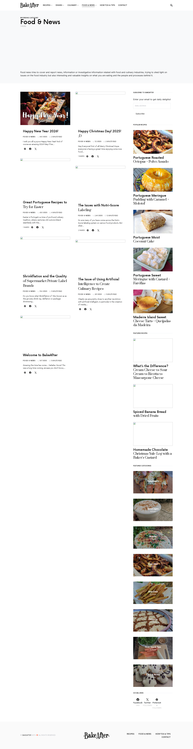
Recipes (130, 734)
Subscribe (140, 114)
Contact (166, 737)
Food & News (29, 137)
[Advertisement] (96, 49)
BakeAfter (26, 735)
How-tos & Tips (163, 734)
